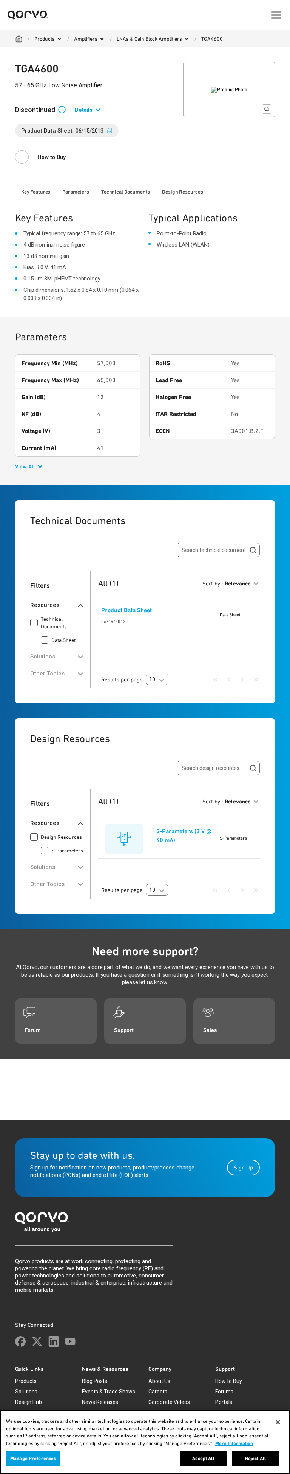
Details (84, 110)
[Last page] (256, 679)
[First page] (215, 679)
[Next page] (242, 679)
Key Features (35, 192)
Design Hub (28, 1402)
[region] (145, 1442)
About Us (159, 1381)
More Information (234, 1443)
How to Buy (52, 157)
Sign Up (243, 1167)
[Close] (278, 1422)
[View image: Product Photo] (229, 90)
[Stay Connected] (20, 1341)
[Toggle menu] (276, 15)
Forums (224, 1392)
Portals (223, 1402)
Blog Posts (94, 1381)
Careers (157, 1392)
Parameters (75, 192)
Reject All (255, 1458)
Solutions (26, 1392)
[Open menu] (59, 39)
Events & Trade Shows (108, 1392)
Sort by (226, 583)
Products (44, 39)
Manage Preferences (33, 1458)
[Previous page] (229, 679)
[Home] (19, 39)
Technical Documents (125, 192)
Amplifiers (85, 39)
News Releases (100, 1402)
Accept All (203, 1458)
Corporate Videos (169, 1402)
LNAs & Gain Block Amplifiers (149, 39)
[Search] (253, 550)
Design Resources (182, 192)
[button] (65, 109)
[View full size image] (266, 109)
